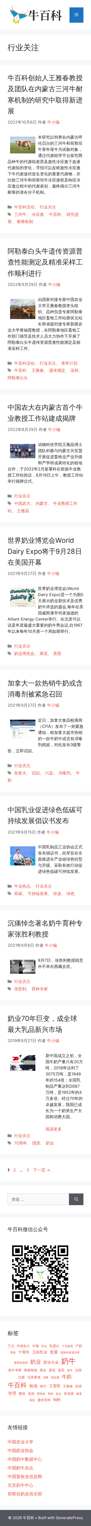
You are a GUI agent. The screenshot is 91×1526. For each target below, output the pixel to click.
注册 (21, 1377)
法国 (78, 1370)
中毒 (35, 1346)
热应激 (55, 1377)
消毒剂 (64, 772)
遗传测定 (57, 370)
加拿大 (20, 772)
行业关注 (48, 206)
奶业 (50, 1143)
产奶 (79, 1346)
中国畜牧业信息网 (25, 1476)
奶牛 (68, 1361)
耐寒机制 (25, 221)
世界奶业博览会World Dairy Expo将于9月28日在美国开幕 (45, 551)
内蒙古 (42, 503)
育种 (50, 1394)
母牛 (70, 1370)
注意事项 (33, 1377)
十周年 (24, 1352)
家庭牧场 (30, 1370)
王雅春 (38, 370)
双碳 (18, 893)
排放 (57, 893)
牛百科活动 (24, 206)
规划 (32, 1400)
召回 (36, 772)
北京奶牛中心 (20, 1485)
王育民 (54, 1386)
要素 (79, 1394)
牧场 (33, 1385)
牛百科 (55, 214)
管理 (12, 1393)
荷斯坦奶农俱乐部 (25, 1493)
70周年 (20, 1143)
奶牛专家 (14, 1370)
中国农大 (22, 503)
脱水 (58, 1394)
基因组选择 (21, 1362)
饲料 (57, 1399)
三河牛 (20, 214)
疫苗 (78, 1386)
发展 (54, 1351)
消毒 (46, 1377)
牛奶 (67, 1377)
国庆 (36, 1143)
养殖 (13, 1352)
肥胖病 (41, 1394)
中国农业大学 (20, 1441)
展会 (43, 1370)
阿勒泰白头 (18, 377)
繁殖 (22, 1393)
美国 (57, 653)
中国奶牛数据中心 (25, 1459)
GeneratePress (69, 1517)
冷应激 (38, 214)
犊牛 (43, 1386)
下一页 (41, 1170)
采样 (75, 370)
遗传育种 (44, 1400)
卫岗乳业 (39, 1352)
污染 (49, 772)
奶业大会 (51, 1362)
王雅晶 (23, 510)
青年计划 (69, 363)
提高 (61, 1370)
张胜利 (20, 988)
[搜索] (76, 1199)
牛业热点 (22, 886)
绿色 (70, 893)
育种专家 (40, 988)
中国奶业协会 (20, 1450)
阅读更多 (54, 1129)
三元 (11, 1346)
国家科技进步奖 (70, 1352)
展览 (44, 653)
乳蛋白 (54, 1346)
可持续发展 (38, 893)
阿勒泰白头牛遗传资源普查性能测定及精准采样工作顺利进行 (45, 262)
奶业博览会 (24, 653)
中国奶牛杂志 (20, 1467)
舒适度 (69, 1393)
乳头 (44, 1346)
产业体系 (67, 1346)
